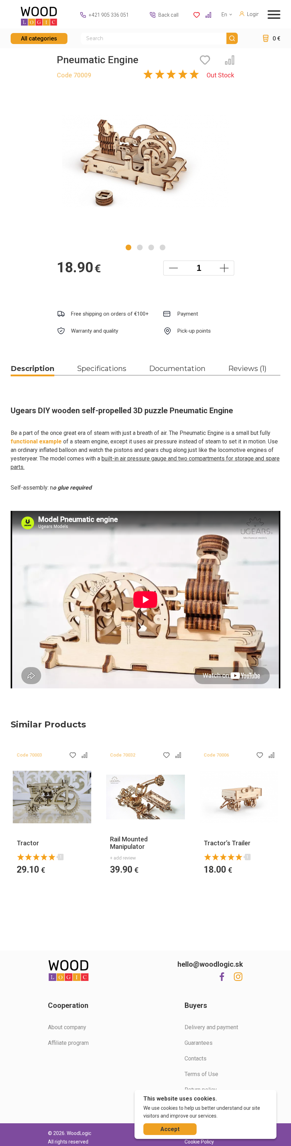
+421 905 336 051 (109, 15)
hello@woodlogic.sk (210, 964)
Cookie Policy (199, 1142)
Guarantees (199, 1042)
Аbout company (67, 1027)
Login (253, 14)
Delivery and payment (211, 1027)
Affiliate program (68, 1042)
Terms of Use (201, 1074)
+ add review (123, 858)
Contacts (196, 1058)
